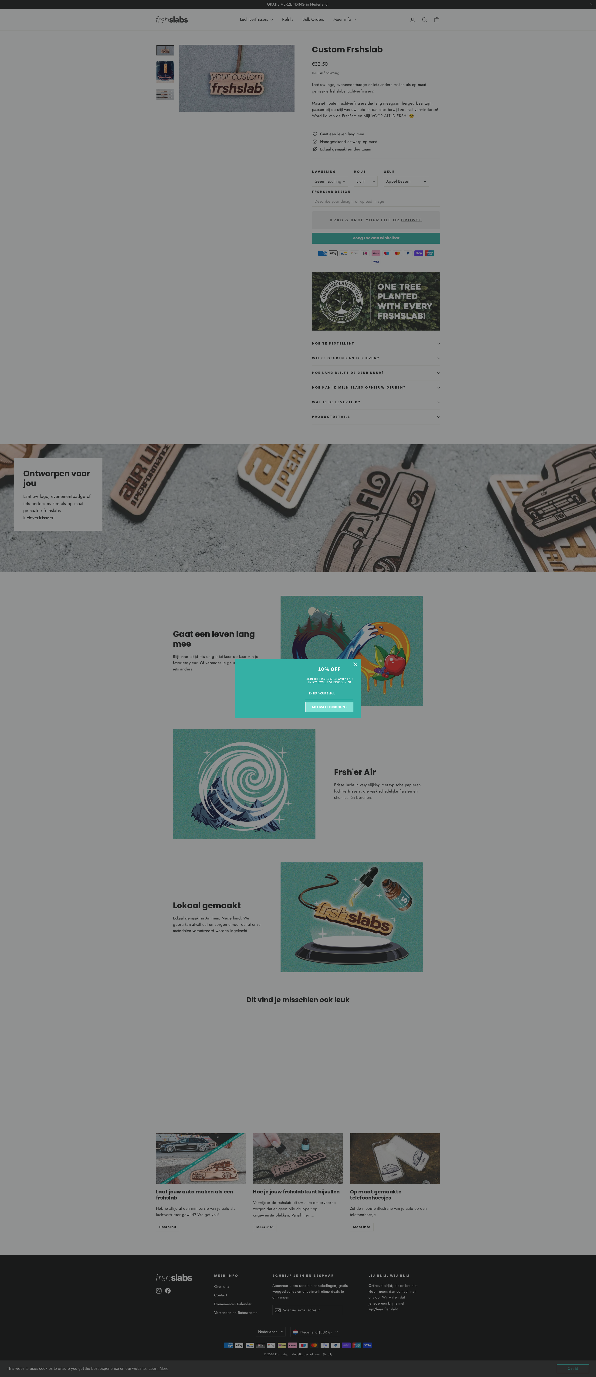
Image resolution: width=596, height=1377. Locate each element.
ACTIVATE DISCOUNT (329, 707)
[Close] (355, 664)
